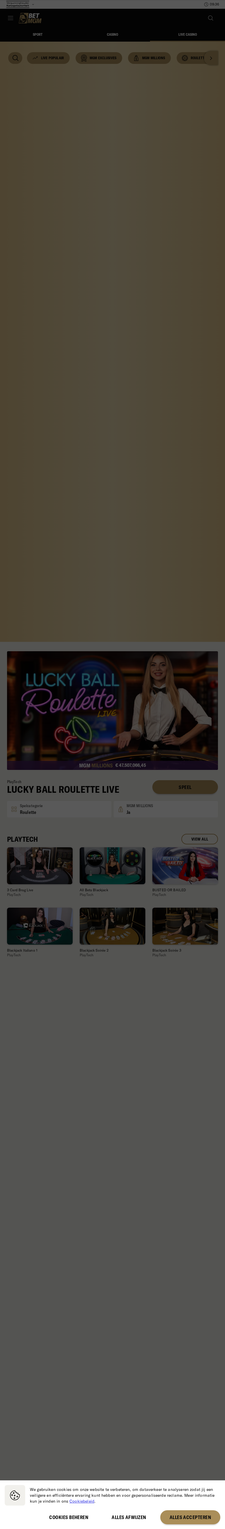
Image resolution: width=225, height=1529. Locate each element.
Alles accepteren (190, 1517)
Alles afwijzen (129, 1517)
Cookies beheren (68, 1517)
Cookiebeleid (81, 1501)
